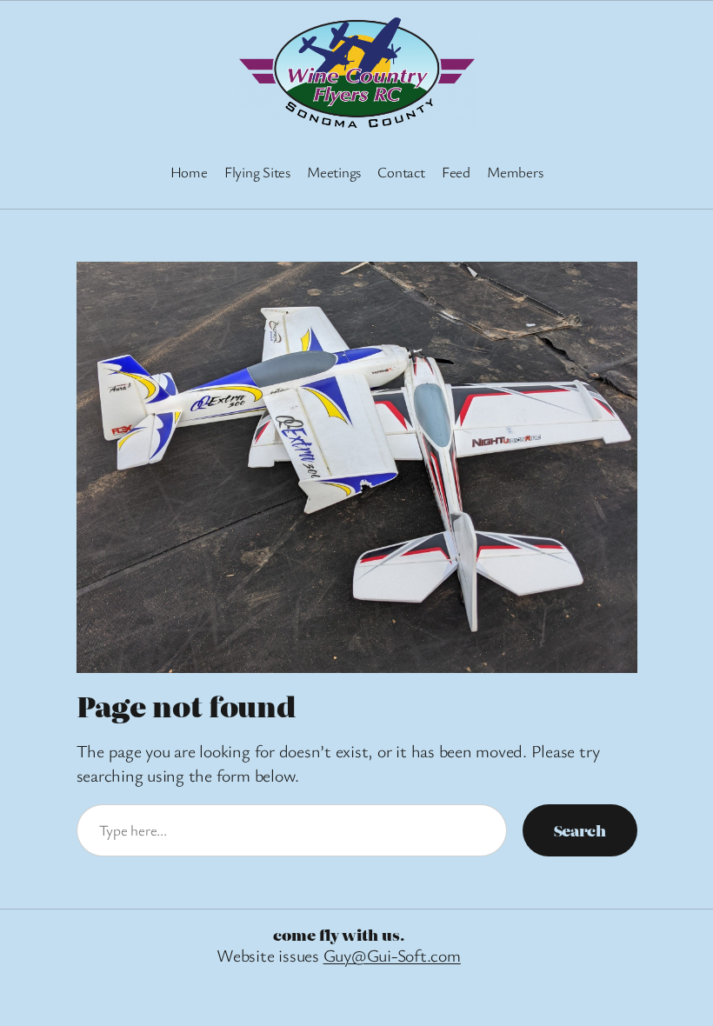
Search (580, 830)
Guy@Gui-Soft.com (392, 955)
